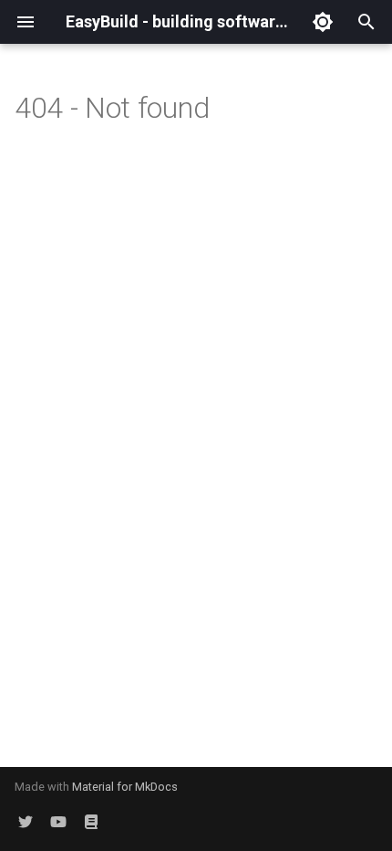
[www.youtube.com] (58, 821)
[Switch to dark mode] (322, 22)
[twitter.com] (25, 821)
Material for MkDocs (125, 786)
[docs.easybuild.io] (91, 821)
